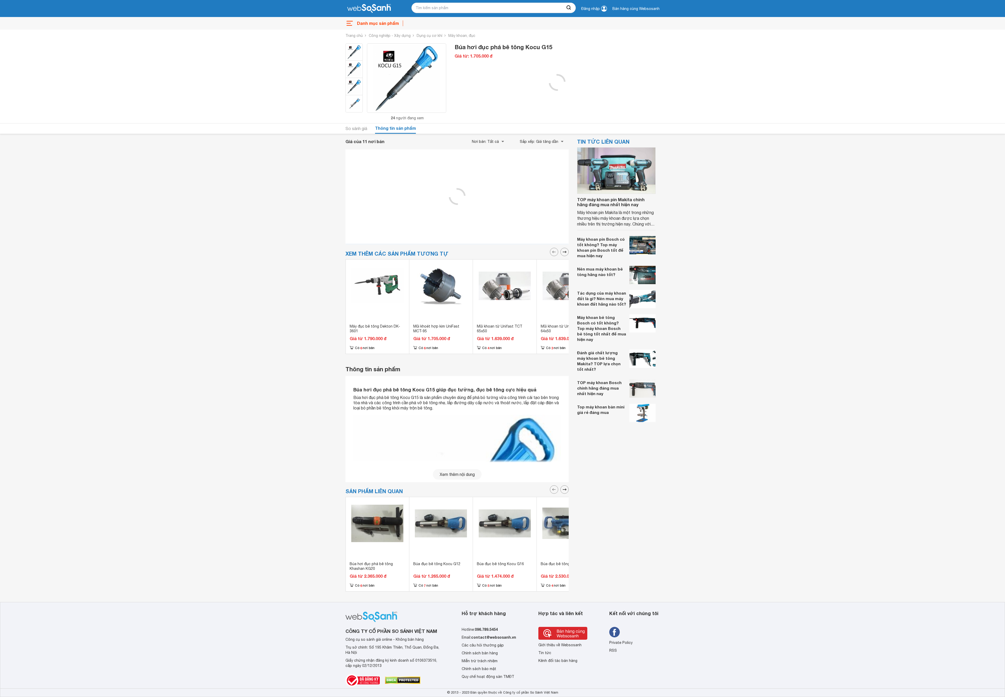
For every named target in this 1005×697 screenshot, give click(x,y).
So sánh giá (356, 128)
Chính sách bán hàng (480, 653)
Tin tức (544, 653)
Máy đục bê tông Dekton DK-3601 (375, 328)
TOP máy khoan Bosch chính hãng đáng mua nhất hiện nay (599, 388)
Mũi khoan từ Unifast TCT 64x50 (563, 328)
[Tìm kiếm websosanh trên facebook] (614, 632)
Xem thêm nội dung (457, 474)
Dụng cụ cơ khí (429, 35)
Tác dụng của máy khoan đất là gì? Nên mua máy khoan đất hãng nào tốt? (601, 298)
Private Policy (621, 642)
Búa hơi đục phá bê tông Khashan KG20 (371, 566)
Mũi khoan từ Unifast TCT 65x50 (499, 328)
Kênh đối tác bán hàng (557, 661)
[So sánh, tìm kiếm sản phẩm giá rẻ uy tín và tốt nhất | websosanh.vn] (369, 9)
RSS (613, 650)
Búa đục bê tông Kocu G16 (500, 564)
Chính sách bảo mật (479, 669)
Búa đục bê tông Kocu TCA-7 (566, 564)
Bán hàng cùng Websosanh (636, 9)
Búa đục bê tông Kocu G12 (436, 564)
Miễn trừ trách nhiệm (480, 661)
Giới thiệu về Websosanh (560, 645)
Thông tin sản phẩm (395, 128)
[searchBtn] (569, 8)
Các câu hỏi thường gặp (483, 645)
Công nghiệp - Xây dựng (390, 35)
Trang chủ (354, 35)
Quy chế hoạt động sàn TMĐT (488, 676)
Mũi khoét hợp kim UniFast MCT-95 (436, 328)
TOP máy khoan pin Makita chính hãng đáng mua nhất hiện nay (611, 202)
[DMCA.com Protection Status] (402, 680)
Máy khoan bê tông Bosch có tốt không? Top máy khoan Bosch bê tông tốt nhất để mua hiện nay (601, 328)
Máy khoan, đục (461, 35)
